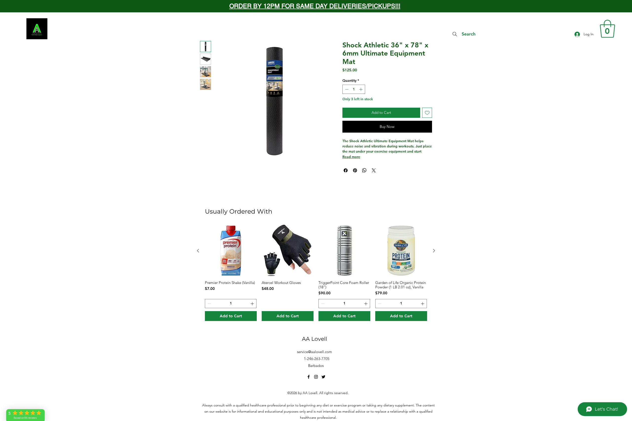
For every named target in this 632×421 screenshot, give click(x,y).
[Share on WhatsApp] (364, 170)
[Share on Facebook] (346, 170)
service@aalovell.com (314, 351)
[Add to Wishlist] (427, 113)
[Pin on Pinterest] (355, 170)
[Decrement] (346, 89)
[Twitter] (323, 376)
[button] (607, 29)
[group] (316, 273)
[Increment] (361, 89)
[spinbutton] (353, 89)
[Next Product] (434, 251)
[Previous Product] (198, 251)
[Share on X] (374, 170)
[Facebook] (308, 376)
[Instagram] (316, 376)
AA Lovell (314, 339)
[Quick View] (231, 251)
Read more (351, 157)
